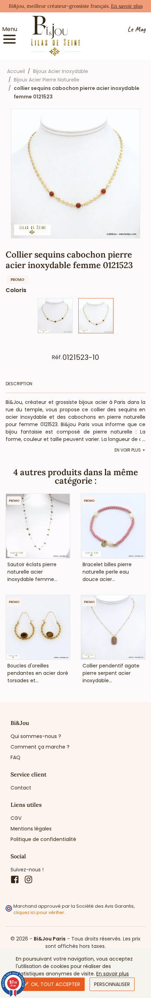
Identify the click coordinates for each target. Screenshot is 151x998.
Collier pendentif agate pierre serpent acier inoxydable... (111, 673)
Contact (21, 787)
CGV (16, 818)
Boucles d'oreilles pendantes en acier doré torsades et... (37, 673)
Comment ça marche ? (40, 746)
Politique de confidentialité (43, 839)
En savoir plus (127, 6)
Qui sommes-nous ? (36, 736)
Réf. (57, 357)
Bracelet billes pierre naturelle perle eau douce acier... (107, 572)
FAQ (15, 757)
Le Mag (136, 29)
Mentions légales (31, 828)
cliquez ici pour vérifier (38, 912)
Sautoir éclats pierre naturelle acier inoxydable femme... (32, 572)
